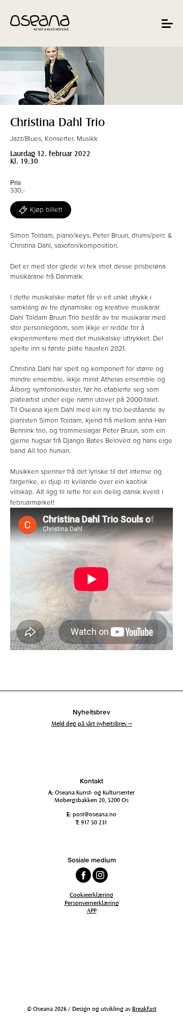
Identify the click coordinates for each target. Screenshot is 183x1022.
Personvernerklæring (92, 902)
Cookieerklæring (91, 894)
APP (92, 910)
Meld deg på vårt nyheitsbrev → (91, 723)
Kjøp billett (46, 210)
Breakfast (144, 1008)
